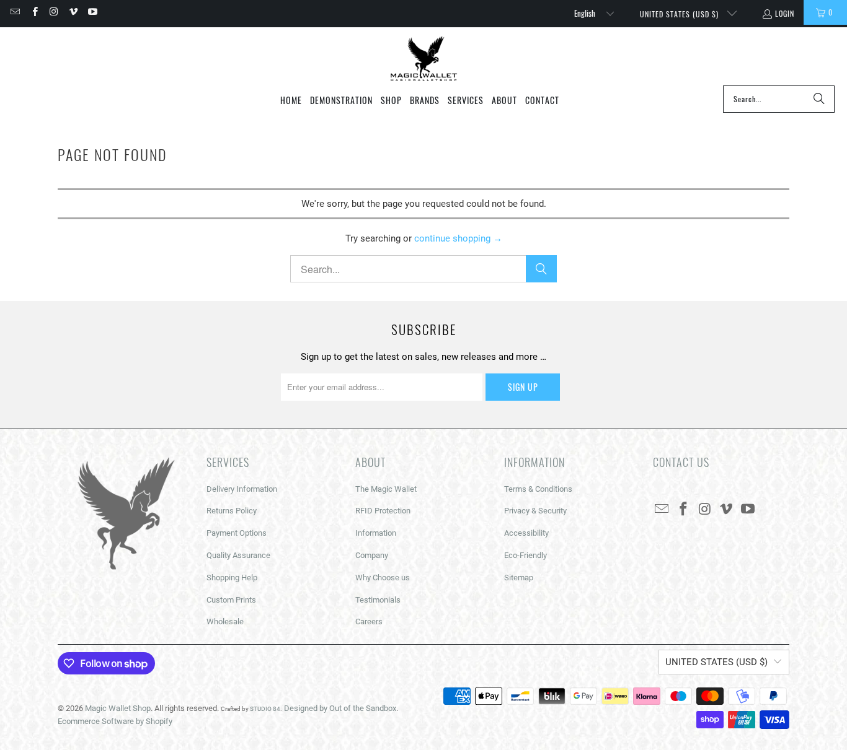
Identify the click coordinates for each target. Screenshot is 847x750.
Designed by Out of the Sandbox (340, 708)
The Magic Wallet (386, 489)
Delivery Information (241, 489)
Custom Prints (231, 599)
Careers (369, 621)
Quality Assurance (238, 555)
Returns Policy (231, 510)
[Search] (819, 99)
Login (784, 13)
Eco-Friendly (525, 555)
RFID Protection (382, 510)
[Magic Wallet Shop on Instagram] (53, 12)
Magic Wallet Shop (118, 708)
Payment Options (236, 533)
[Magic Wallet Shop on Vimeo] (73, 12)
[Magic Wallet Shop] (423, 59)
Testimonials (378, 599)
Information (375, 533)
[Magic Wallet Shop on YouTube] (92, 12)
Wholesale (225, 621)
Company (371, 555)
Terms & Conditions (538, 489)
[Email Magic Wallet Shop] (14, 12)
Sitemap (518, 577)
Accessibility (526, 533)
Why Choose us (382, 577)
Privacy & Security (535, 510)
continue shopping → (458, 238)
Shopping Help (231, 577)
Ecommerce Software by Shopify (115, 721)
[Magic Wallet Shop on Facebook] (34, 12)
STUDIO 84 (265, 708)
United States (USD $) (680, 14)
